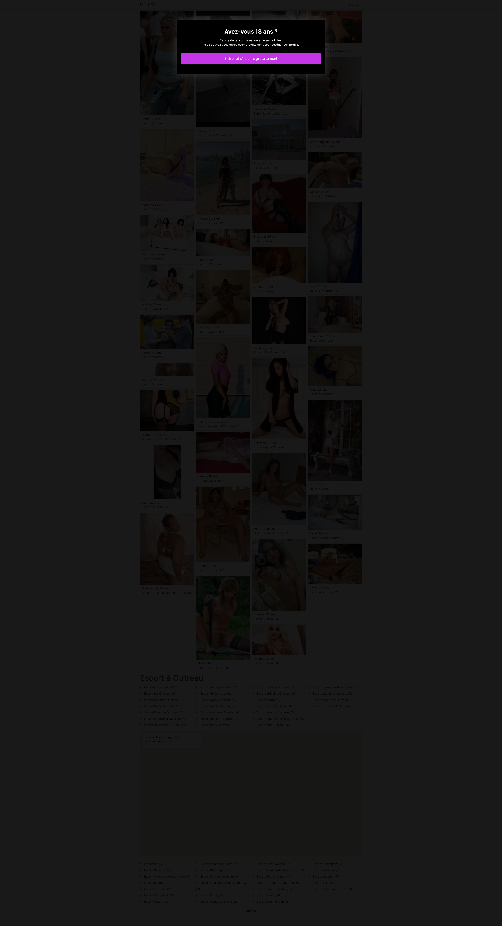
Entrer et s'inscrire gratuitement (251, 58)
